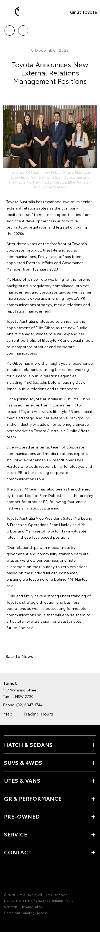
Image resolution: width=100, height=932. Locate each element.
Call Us (9, 29)
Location (23, 29)
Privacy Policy (32, 906)
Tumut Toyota (82, 11)
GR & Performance (33, 798)
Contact (18, 852)
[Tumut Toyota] (12, 11)
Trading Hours (38, 713)
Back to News (19, 656)
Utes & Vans (22, 780)
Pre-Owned (22, 816)
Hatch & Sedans (28, 744)
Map (7, 713)
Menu (93, 29)
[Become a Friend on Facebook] (7, 878)
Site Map (10, 906)
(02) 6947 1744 (29, 704)
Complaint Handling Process (25, 912)
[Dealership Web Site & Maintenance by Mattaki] (14, 924)
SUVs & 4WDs (23, 762)
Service (15, 834)
